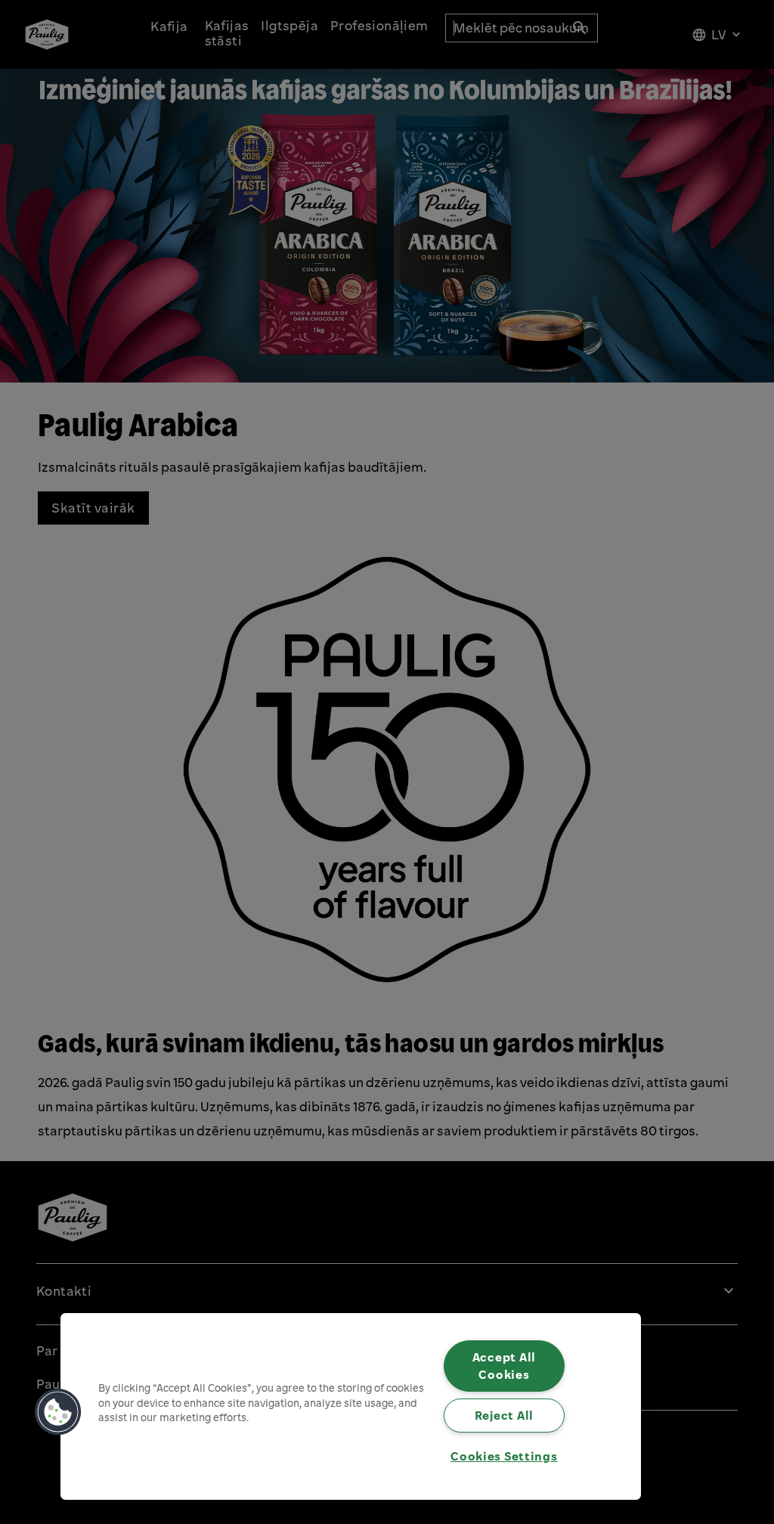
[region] (350, 1406)
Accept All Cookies (504, 1365)
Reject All (504, 1415)
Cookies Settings (504, 1456)
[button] (58, 1412)
